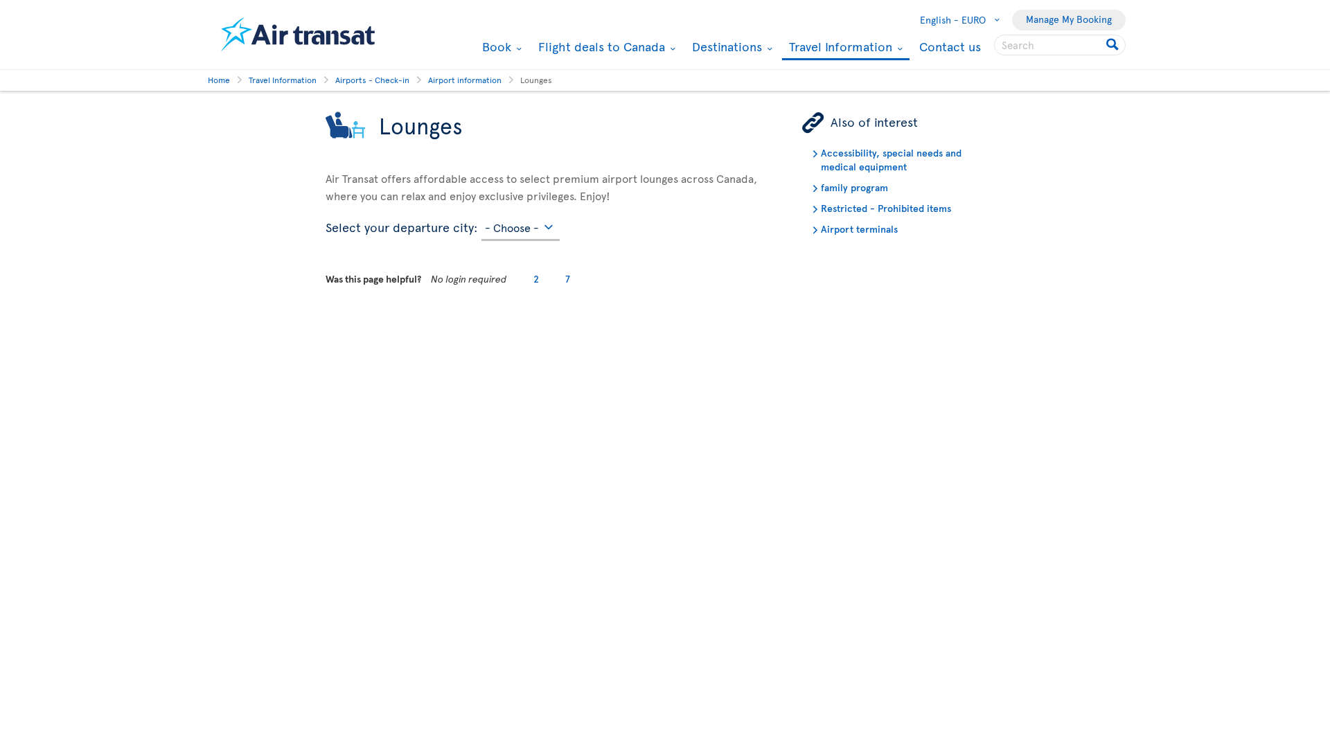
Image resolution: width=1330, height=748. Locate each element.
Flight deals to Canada (599, 46)
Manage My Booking (1069, 19)
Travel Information (839, 47)
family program (854, 187)
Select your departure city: (402, 225)
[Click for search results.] (1113, 45)
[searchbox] (1060, 45)
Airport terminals (859, 228)
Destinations (725, 46)
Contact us (950, 46)
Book (495, 46)
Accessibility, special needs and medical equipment (891, 159)
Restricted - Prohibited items (886, 208)
